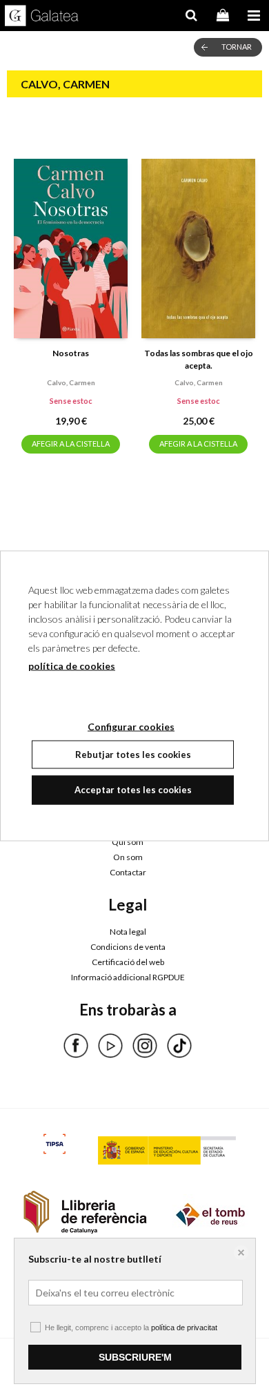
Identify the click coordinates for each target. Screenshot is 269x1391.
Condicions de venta (128, 947)
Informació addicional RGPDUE (128, 977)
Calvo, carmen (71, 382)
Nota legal (128, 931)
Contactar (128, 872)
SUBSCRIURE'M (135, 1357)
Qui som (127, 842)
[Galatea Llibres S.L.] (41, 17)
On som (128, 857)
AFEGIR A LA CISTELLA (71, 443)
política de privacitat (184, 1327)
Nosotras (70, 353)
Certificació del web (128, 962)
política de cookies (71, 665)
